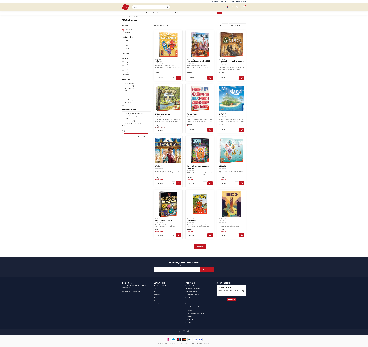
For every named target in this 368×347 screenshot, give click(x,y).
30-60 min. (129, 86)
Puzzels (194, 13)
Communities (189, 301)
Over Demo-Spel (241, 1)
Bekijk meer (125, 53)
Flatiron (221, 220)
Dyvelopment (206, 343)
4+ (126, 62)
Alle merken (128, 29)
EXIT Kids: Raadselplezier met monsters (198, 167)
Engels (128, 102)
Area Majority (130, 121)
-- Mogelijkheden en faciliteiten (195, 307)
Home (148, 13)
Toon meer (199, 247)
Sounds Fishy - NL (193, 115)
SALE (219, 13)
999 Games (139, 17)
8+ (127, 72)
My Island (222, 115)
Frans (127, 104)
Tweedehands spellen (192, 295)
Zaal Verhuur (215, 1)
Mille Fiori (222, 167)
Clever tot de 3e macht (163, 220)
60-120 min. (130, 88)
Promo (203, 13)
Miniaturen (185, 13)
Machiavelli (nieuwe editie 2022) (198, 61)
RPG (176, 13)
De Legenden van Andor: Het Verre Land (231, 62)
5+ (126, 64)
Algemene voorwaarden (192, 289)
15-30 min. (129, 83)
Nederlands (129, 100)
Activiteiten (210, 13)
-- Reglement (189, 319)
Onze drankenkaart (191, 292)
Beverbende (191, 220)
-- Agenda (188, 310)
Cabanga (158, 61)
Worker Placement (131, 116)
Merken (131, 17)
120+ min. (129, 91)
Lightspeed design (195, 343)
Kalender (231, 1)
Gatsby (158, 167)
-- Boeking (188, 316)
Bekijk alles (231, 299)
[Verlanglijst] (237, 7)
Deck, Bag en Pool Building (134, 113)
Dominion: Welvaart (162, 115)
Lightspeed (186, 343)
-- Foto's (188, 322)
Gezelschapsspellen (159, 13)
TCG (170, 13)
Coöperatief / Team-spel (133, 123)
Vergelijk (160, 77)
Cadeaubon (223, 1)
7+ (126, 69)
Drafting (128, 118)
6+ (126, 67)
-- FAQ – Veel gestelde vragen (194, 313)
